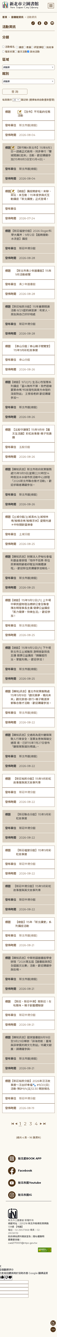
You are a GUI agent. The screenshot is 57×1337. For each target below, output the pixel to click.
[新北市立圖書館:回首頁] (20, 5)
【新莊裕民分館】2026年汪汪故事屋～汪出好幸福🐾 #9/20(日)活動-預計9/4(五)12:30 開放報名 (30, 1084)
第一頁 (13, 1124)
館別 (5, 74)
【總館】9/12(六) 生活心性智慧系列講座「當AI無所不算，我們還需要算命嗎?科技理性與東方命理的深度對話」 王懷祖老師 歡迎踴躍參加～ (31, 390)
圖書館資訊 (17, 17)
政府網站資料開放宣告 (19, 1236)
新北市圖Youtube (29, 1182)
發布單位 (10, 125)
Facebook (25, 1170)
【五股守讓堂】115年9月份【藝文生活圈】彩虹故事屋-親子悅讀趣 (32, 433)
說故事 (50, 47)
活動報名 (10, 46)
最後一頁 (44, 1124)
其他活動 (35, 51)
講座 (21, 47)
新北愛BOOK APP (29, 1158)
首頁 (4, 17)
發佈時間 (10, 135)
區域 (5, 60)
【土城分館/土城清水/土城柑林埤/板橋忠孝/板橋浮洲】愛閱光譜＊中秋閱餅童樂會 (31, 520)
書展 (28, 47)
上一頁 (16, 1124)
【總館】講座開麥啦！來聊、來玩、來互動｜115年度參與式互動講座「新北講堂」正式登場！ (31, 195)
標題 (8, 112)
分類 (5, 37)
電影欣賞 (10, 51)
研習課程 (39, 47)
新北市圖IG (25, 1194)
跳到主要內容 (7, 2)
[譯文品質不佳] (8, 1277)
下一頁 (41, 1124)
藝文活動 (22, 51)
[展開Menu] (51, 5)
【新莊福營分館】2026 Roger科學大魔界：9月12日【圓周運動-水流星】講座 (31, 234)
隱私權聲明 (38, 1236)
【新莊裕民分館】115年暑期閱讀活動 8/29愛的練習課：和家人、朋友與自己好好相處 (30, 310)
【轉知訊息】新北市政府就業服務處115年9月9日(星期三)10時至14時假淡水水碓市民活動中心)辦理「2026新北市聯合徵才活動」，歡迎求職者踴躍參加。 (31, 477)
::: (1, 2)
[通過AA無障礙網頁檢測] (44, 1250)
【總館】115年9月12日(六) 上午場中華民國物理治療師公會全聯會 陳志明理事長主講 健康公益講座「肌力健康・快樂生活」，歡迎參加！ (31, 608)
